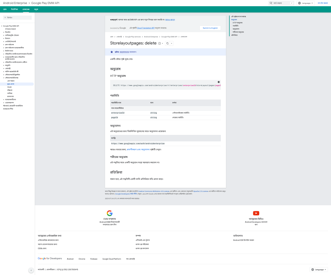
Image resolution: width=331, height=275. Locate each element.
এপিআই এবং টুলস (143, 240)
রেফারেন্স (25, 9)
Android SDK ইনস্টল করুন (243, 240)
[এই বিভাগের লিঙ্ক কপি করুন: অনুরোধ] (123, 69)
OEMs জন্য (42, 248)
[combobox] (281, 3)
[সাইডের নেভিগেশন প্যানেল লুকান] (31, 270)
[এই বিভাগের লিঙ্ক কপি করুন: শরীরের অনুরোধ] (130, 157)
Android (70, 259)
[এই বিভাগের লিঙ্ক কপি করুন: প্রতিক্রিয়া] (124, 172)
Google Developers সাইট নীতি (126, 194)
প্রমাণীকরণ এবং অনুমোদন (138, 149)
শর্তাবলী (41, 270)
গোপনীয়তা (51, 270)
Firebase (93, 259)
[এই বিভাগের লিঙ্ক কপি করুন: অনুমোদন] (123, 126)
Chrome (82, 259)
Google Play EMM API (45, 3)
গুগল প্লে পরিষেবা (142, 244)
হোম (4, 9)
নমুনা (36, 9)
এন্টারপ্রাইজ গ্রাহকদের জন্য (48, 240)
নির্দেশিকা (14, 9)
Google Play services (133, 37)
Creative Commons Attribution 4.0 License (153, 191)
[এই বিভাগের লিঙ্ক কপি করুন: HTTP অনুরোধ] (128, 76)
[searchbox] (17, 18)
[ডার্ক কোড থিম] (219, 82)
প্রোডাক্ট (119, 37)
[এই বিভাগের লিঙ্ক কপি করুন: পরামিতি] (121, 95)
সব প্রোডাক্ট (130, 259)
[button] (17, 26)
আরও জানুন (170, 20)
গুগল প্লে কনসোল (142, 248)
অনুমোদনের (124, 52)
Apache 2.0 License (200, 191)
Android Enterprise (15, 3)
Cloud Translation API (146, 28)
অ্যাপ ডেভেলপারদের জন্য (47, 244)
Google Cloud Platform (112, 259)
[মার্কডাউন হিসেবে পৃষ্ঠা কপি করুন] (167, 43)
